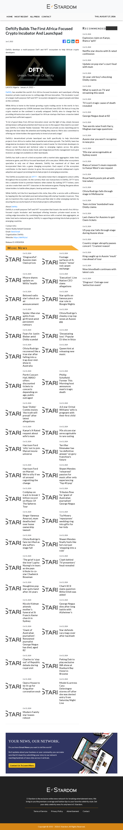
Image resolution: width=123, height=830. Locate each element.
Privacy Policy (57, 811)
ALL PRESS (35, 16)
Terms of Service (40, 811)
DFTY (34, 177)
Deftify (9, 92)
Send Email (15, 231)
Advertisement (73, 811)
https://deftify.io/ (21, 237)
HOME (10, 16)
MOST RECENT (21, 16)
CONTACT (46, 16)
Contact (86, 811)
